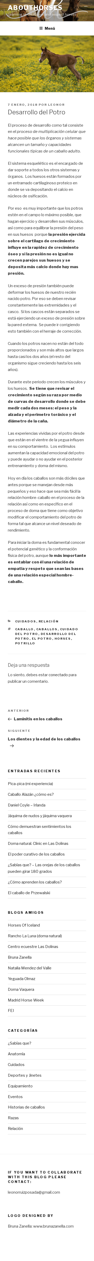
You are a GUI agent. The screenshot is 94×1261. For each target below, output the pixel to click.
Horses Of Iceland (24, 925)
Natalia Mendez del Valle (29, 968)
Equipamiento (20, 1086)
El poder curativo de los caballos (36, 854)
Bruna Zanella (20, 957)
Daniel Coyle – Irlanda (26, 805)
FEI (11, 1010)
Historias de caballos (26, 1107)
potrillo (25, 643)
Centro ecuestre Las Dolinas (33, 946)
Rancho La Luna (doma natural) (35, 936)
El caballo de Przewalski (29, 893)
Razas (13, 1118)
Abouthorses (35, 7)
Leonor (56, 105)
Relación (49, 621)
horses (63, 638)
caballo (24, 629)
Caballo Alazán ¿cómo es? (31, 794)
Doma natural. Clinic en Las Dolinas (38, 843)
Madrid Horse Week (26, 1000)
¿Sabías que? (19, 1043)
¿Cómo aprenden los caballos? (35, 882)
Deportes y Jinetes (25, 1075)
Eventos (15, 1096)
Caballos (47, 629)
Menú (50, 28)
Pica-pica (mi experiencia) (30, 783)
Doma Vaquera (21, 989)
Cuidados (25, 621)
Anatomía (16, 1054)
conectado (58, 675)
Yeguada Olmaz (21, 978)
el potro (42, 638)
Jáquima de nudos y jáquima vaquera (40, 816)
